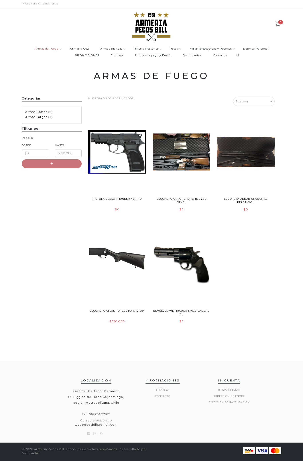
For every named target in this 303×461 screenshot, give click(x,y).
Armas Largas (38, 117)
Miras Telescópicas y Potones (211, 48)
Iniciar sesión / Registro (40, 3)
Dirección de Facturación (229, 402)
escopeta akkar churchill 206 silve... (181, 200)
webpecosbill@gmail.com (96, 424)
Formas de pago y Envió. (153, 55)
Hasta (60, 145)
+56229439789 (98, 414)
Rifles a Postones (146, 48)
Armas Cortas (38, 112)
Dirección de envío (229, 396)
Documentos (192, 55)
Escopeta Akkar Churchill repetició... (246, 200)
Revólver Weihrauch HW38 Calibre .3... (181, 312)
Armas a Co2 (79, 48)
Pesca (174, 48)
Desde (26, 145)
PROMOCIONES (87, 55)
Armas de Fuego (47, 48)
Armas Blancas (111, 48)
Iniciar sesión (229, 389)
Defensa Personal (256, 48)
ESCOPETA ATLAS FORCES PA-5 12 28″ (117, 310)
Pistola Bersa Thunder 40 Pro (117, 198)
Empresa (117, 55)
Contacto (220, 55)
